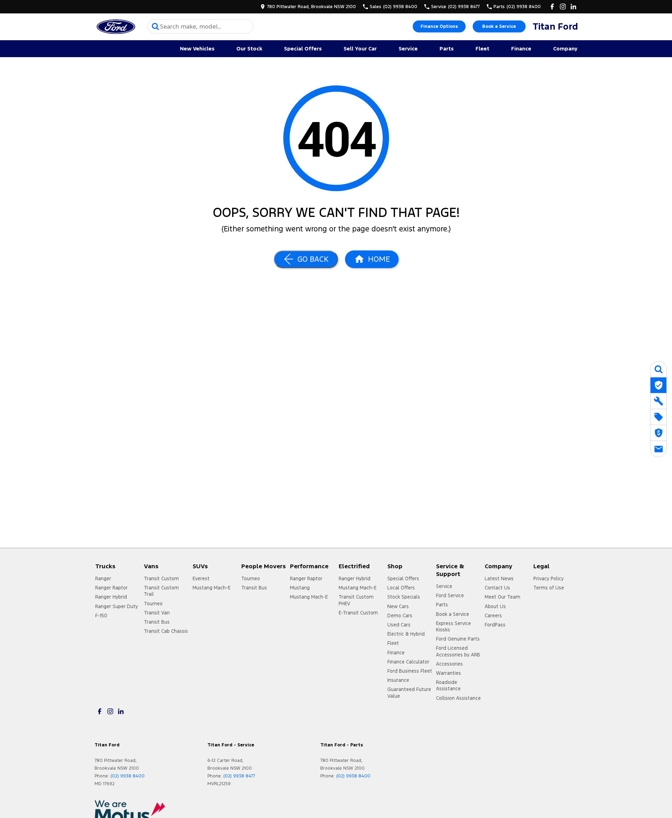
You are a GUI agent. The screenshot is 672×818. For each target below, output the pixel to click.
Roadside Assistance (448, 685)
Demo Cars (399, 615)
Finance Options (439, 26)
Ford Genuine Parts (458, 639)
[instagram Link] (562, 6)
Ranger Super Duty (116, 606)
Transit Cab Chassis (166, 631)
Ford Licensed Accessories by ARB (458, 651)
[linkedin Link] (573, 6)
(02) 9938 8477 (239, 776)
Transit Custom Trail (161, 590)
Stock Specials (403, 597)
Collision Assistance (458, 698)
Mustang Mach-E (211, 587)
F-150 (101, 615)
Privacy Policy (548, 578)
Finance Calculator (408, 662)
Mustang (300, 587)
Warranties (448, 673)
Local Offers (401, 587)
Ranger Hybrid (111, 597)
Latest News (499, 578)
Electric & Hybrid (406, 634)
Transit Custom (161, 578)
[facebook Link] (552, 6)
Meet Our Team (502, 597)
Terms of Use (548, 587)
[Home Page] (116, 27)
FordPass (495, 625)
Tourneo (153, 603)
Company (565, 48)
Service (408, 48)
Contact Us (497, 587)
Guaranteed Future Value (409, 692)
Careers (493, 615)
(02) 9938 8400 (127, 776)
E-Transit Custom (358, 613)
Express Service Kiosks (453, 626)
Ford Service (450, 595)
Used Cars (399, 625)
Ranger (103, 578)
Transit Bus (157, 622)
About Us (495, 606)
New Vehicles (197, 48)
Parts (447, 48)
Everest (201, 578)
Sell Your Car (360, 48)
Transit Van (157, 613)
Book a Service (499, 26)
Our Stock (249, 48)
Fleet (482, 48)
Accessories (449, 664)
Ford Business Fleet (409, 671)
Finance (521, 48)
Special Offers (303, 48)
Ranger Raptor (111, 587)
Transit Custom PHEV (356, 600)
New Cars (398, 606)
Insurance (398, 680)
